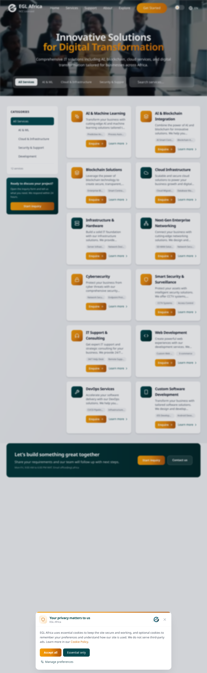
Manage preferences (59, 661)
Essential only (76, 652)
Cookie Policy (79, 642)
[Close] (165, 619)
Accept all (50, 652)
